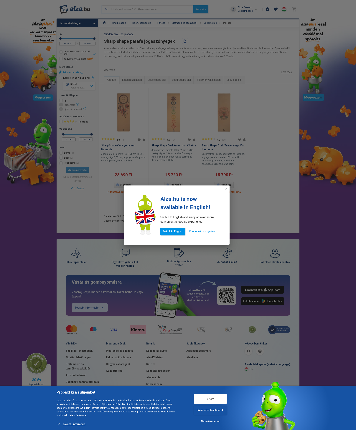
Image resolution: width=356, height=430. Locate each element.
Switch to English (173, 231)
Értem (210, 398)
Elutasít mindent (210, 421)
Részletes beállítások (210, 410)
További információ (74, 424)
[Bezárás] (226, 189)
